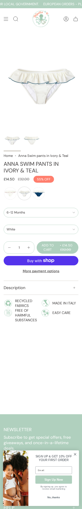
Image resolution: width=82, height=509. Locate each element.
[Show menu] (5, 18)
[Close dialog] (75, 454)
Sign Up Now (53, 479)
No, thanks (53, 497)
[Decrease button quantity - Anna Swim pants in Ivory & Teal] (10, 247)
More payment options (41, 271)
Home (8, 155)
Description (14, 287)
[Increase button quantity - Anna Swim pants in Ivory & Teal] (28, 247)
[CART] (75, 18)
